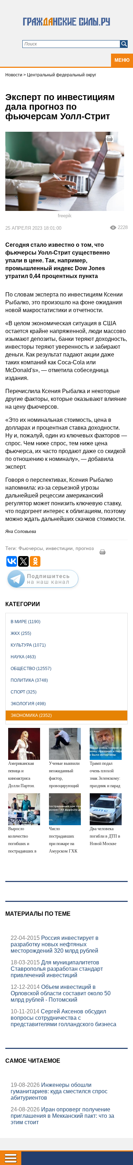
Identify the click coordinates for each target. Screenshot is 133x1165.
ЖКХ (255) (21, 633)
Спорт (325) (24, 692)
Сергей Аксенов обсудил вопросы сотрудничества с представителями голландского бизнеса (63, 1017)
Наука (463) (23, 656)
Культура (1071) (28, 645)
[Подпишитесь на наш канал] (43, 589)
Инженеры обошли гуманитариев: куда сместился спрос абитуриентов (59, 1091)
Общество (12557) (31, 668)
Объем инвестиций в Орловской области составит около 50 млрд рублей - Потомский (61, 993)
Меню (122, 60)
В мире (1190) (25, 621)
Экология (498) (28, 703)
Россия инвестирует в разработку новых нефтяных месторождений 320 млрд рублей (55, 944)
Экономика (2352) (31, 715)
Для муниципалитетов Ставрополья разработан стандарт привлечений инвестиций (57, 968)
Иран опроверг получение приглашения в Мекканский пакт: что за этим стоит (62, 1115)
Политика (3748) (29, 680)
